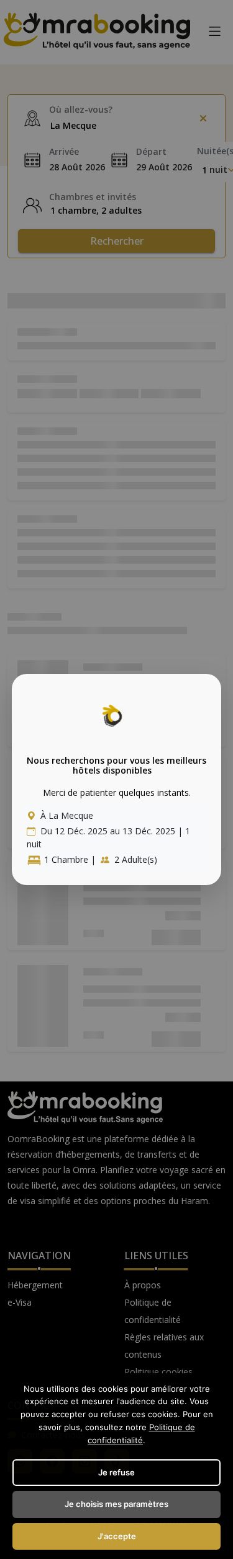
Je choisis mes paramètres (116, 1504)
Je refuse (116, 1472)
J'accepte (117, 1536)
